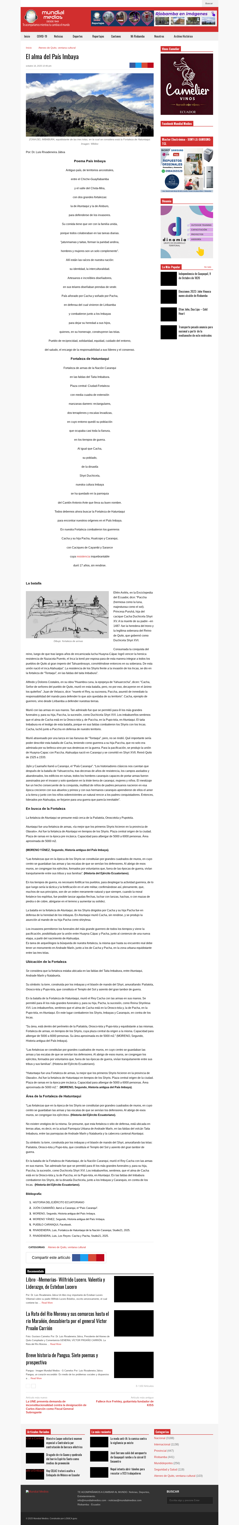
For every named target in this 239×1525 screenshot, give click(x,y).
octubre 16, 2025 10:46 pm (38, 66)
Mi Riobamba (138, 36)
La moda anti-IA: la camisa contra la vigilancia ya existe (128, 1440)
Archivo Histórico (183, 36)
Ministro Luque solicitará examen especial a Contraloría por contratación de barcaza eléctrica (64, 1442)
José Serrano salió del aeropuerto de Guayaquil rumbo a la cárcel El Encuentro (128, 1457)
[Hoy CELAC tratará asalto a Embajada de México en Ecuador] (35, 1474)
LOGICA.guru (70, 1518)
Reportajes (98, 36)
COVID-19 (42, 36)
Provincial (160, 1450)
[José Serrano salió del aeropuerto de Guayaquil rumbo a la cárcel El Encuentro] (99, 1456)
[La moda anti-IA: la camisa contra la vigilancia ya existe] (99, 1442)
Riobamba (160, 1457)
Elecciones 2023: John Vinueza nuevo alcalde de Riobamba (195, 293)
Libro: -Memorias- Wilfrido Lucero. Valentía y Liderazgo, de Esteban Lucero (65, 1283)
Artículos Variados (38, 1432)
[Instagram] (192, 3)
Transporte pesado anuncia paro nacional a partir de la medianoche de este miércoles (196, 331)
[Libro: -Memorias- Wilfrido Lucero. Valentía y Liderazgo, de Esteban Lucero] (134, 1289)
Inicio (27, 36)
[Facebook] (197, 3)
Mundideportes (163, 1463)
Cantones (116, 36)
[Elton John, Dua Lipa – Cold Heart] (169, 314)
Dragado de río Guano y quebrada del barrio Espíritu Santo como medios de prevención (64, 1459)
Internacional (162, 1444)
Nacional (159, 1438)
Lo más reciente (101, 1432)
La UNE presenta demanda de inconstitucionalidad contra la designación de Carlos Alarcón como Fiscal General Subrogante (56, 1407)
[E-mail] (145, 65)
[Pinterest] (150, 65)
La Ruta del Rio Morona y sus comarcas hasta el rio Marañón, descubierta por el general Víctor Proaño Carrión (67, 1321)
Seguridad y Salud (165, 1469)
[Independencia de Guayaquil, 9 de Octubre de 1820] (169, 279)
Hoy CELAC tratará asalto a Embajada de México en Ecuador (63, 1473)
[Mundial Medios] (46, 21)
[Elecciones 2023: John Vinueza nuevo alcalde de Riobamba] (169, 297)
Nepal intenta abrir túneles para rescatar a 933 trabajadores (127, 1471)
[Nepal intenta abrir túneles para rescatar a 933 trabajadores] (99, 1472)
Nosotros (159, 36)
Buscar (209, 3)
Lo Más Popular (171, 267)
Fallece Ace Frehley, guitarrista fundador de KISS (125, 1403)
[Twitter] (138, 65)
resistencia (83, 556)
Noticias (59, 36)
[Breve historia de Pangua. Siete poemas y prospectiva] (134, 1365)
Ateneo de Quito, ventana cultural (67, 1247)
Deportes (78, 36)
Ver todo (208, 267)
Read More (47, 1302)
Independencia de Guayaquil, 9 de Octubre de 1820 (195, 276)
